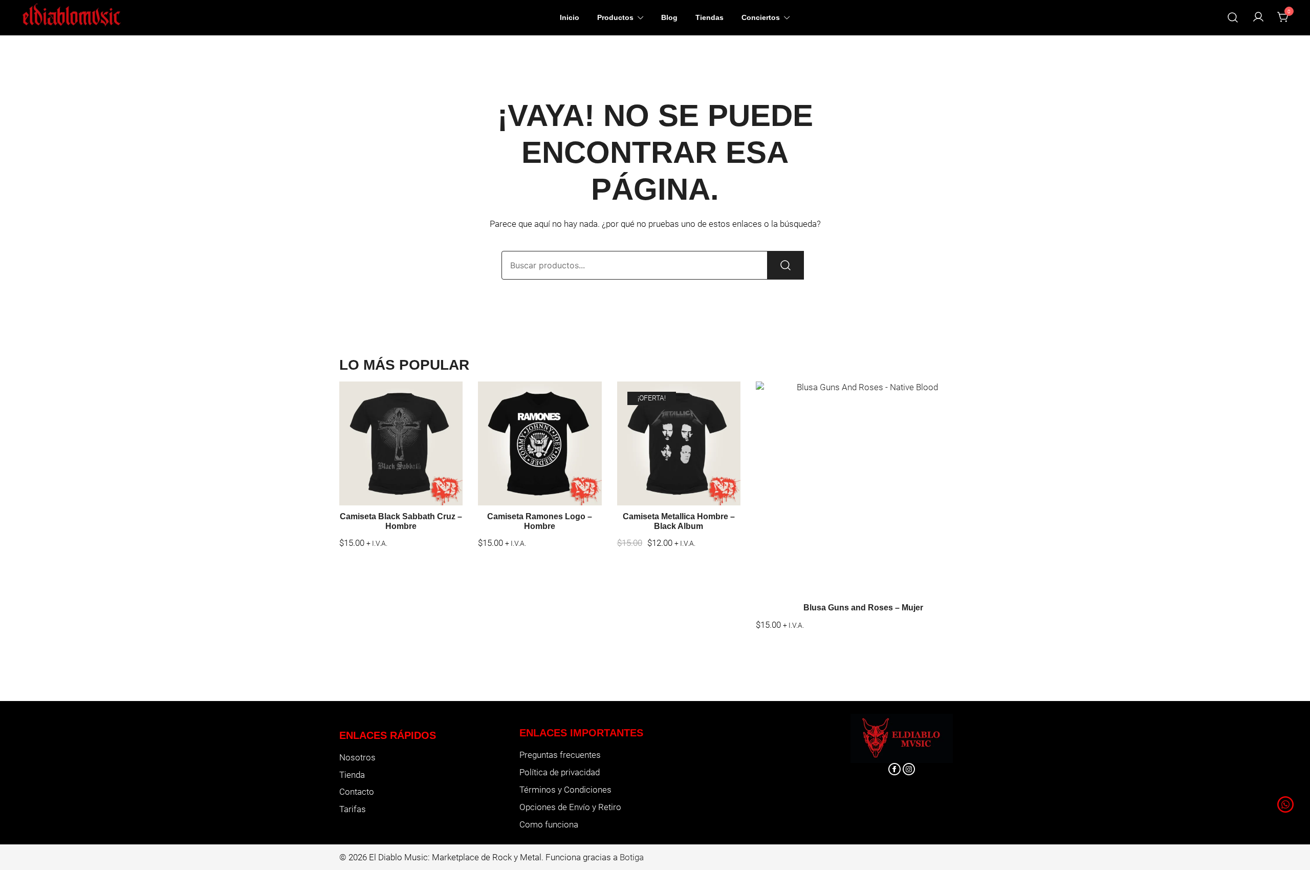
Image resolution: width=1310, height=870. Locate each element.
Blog (669, 17)
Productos (615, 17)
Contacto (356, 792)
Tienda (352, 775)
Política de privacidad (559, 772)
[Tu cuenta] (1258, 18)
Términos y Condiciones (565, 789)
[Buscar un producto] (1233, 17)
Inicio (569, 17)
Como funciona (548, 824)
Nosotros (357, 757)
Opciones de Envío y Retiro (570, 807)
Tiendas (709, 17)
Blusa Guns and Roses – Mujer (863, 607)
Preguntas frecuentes (560, 755)
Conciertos (760, 17)
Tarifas (352, 809)
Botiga (632, 857)
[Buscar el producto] (785, 265)
